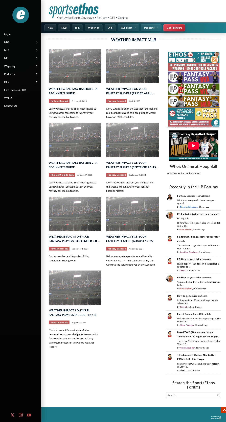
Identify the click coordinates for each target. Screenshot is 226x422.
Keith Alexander (187, 348)
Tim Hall (183, 307)
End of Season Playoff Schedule (194, 314)
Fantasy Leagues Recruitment (193, 195)
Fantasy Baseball (59, 101)
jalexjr (182, 370)
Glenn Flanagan (187, 325)
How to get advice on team (192, 295)
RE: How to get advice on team (194, 259)
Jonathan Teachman (189, 252)
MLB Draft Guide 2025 (62, 175)
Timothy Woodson (189, 207)
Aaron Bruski (186, 229)
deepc (182, 270)
